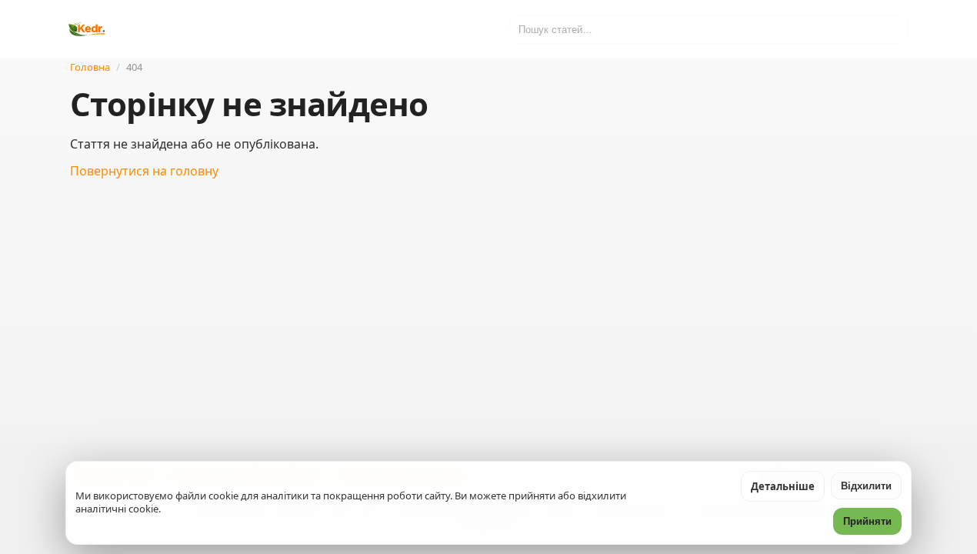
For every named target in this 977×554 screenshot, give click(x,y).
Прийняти (867, 521)
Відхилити (866, 486)
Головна (90, 67)
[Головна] (86, 29)
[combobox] (709, 29)
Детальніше (783, 486)
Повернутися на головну (144, 170)
